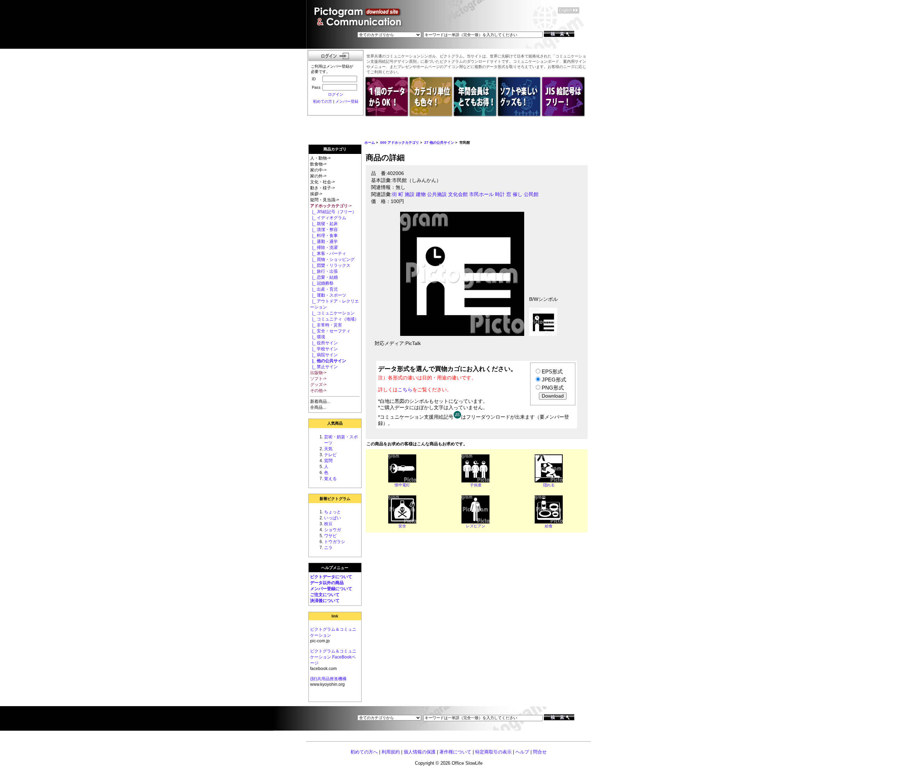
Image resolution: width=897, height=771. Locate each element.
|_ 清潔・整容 (324, 229)
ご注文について (325, 594)
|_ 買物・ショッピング (332, 259)
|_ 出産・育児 (324, 289)
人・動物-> (320, 158)
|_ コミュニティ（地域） (334, 319)
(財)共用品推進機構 (328, 678)
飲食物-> (318, 164)
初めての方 (322, 101)
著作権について (455, 752)
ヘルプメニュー (334, 568)
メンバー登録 (346, 101)
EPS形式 (552, 371)
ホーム (369, 142)
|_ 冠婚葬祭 (322, 283)
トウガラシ (334, 541)
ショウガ (332, 529)
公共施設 (437, 194)
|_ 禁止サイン (324, 366)
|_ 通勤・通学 (324, 241)
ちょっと (332, 511)
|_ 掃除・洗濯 (324, 247)
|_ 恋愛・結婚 (324, 277)
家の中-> (318, 170)
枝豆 (328, 523)
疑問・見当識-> (324, 199)
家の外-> (318, 176)
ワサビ (330, 535)
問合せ (540, 752)
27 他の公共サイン (439, 142)
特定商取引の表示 (493, 752)
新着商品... (320, 401)
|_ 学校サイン (324, 348)
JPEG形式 (554, 380)
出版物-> (318, 372)
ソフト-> (318, 378)
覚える (330, 478)
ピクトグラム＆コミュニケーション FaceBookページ (333, 657)
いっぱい (332, 517)
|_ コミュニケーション (332, 313)
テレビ (330, 454)
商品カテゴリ (335, 149)
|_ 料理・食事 (324, 235)
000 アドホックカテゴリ (399, 142)
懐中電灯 (402, 485)
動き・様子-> (322, 187)
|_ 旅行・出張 (324, 271)
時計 (500, 194)
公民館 (531, 194)
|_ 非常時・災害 (326, 325)
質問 (328, 460)
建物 (421, 194)
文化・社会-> (322, 182)
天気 (328, 448)
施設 (410, 194)
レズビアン (475, 526)
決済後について (325, 600)
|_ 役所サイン (324, 342)
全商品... (318, 407)
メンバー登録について (331, 588)
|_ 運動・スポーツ (328, 295)
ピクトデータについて (331, 576)
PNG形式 (553, 388)
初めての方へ (364, 752)
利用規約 (391, 752)
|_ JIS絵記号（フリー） (333, 211)
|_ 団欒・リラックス (330, 265)
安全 (402, 526)
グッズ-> (318, 384)
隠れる (549, 485)
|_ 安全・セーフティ (330, 331)
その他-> (318, 390)
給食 (549, 526)
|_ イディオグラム (328, 217)
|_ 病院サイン (324, 354)
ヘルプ (522, 752)
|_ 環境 (317, 336)
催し (517, 194)
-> (331, 205)
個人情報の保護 (420, 752)
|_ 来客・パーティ (328, 253)
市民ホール (481, 194)
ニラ (328, 547)
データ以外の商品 (327, 582)
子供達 (475, 485)
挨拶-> (316, 193)
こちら (405, 389)
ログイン (335, 94)
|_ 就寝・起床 (324, 223)
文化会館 (458, 194)
